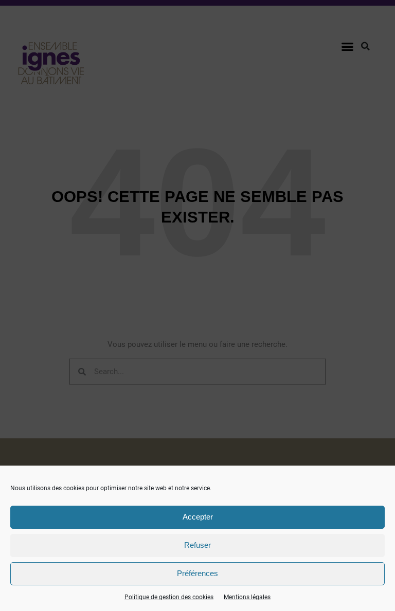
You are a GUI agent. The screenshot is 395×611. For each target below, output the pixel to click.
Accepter (198, 516)
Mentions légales (247, 597)
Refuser (197, 545)
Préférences (197, 573)
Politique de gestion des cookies (168, 597)
